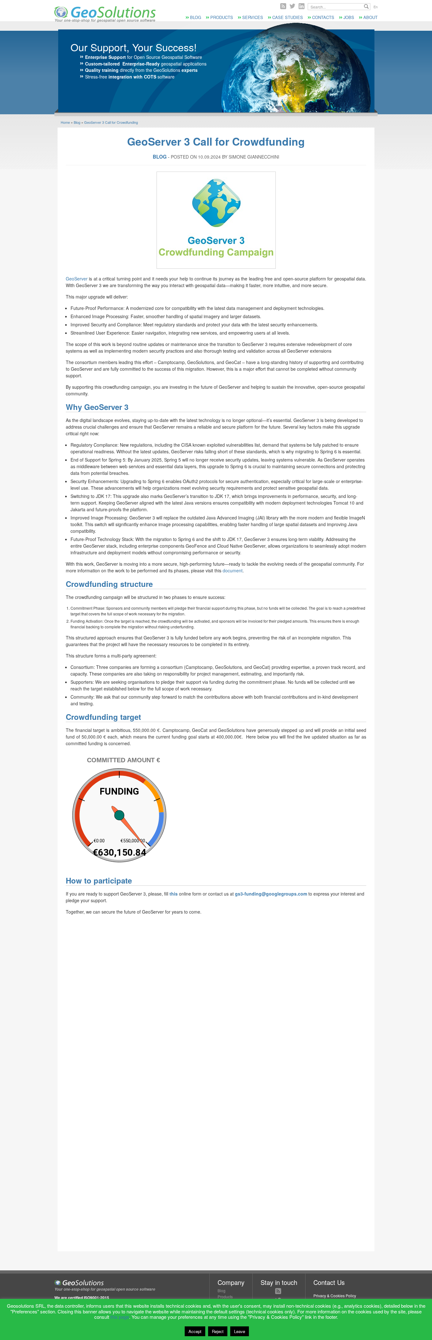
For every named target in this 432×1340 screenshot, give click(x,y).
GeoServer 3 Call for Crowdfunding (111, 122)
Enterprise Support (105, 57)
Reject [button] (218, 1331)
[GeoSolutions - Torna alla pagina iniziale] (105, 20)
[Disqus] (216, 999)
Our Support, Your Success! (134, 47)
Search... (366, 6)
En (375, 6)
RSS (283, 6)
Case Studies (287, 17)
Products (221, 17)
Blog (195, 17)
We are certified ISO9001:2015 (81, 1297)
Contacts (323, 17)
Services (252, 17)
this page (119, 1316)
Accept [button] (194, 1331)
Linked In (302, 6)
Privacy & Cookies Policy (334, 1295)
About (370, 17)
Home (65, 122)
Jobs (348, 17)
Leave (239, 1331)
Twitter (292, 6)
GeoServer (77, 278)
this (174, 893)
